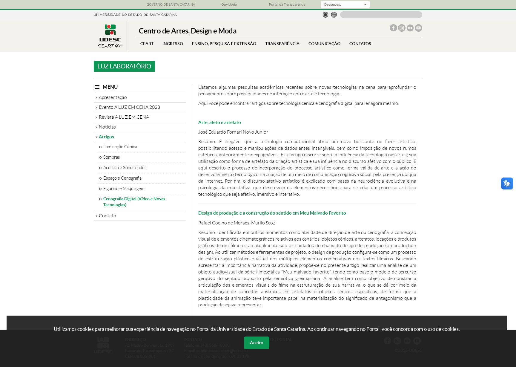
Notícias (107, 126)
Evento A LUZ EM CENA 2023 (129, 107)
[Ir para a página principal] (110, 45)
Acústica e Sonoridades (124, 167)
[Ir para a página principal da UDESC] (135, 14)
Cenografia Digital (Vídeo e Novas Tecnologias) (134, 201)
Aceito (256, 342)
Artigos (106, 136)
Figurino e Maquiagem (124, 188)
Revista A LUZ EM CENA (124, 117)
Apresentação (113, 97)
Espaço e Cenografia (122, 178)
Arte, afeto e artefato (219, 122)
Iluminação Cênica (120, 146)
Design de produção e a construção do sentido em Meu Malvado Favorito (272, 212)
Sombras (111, 157)
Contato (107, 215)
